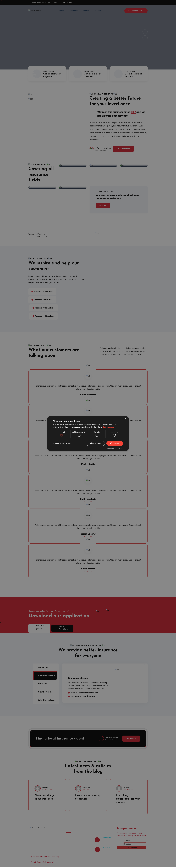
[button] (61, 443)
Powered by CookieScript (115, 448)
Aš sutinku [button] (114, 443)
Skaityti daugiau (108, 427)
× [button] (125, 418)
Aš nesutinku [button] (95, 443)
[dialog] (88, 433)
